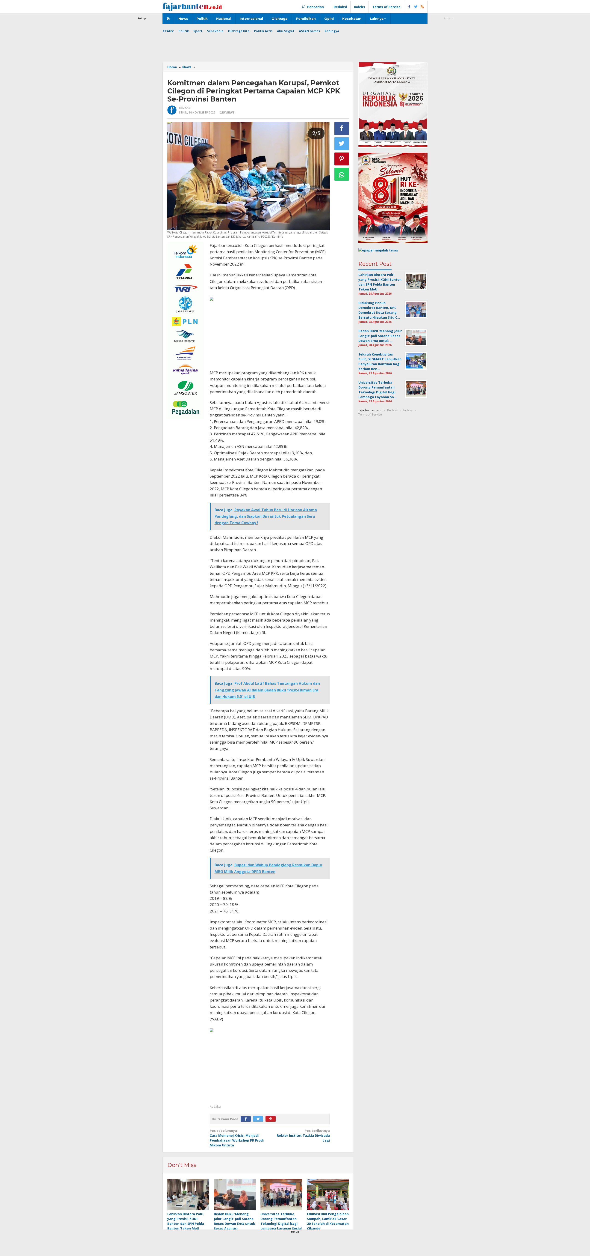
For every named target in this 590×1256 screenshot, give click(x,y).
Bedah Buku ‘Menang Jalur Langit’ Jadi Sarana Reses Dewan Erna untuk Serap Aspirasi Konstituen (234, 1223)
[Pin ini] (341, 159)
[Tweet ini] (341, 143)
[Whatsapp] (341, 174)
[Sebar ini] (341, 128)
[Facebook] (247, 1119)
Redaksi (392, 410)
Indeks (408, 410)
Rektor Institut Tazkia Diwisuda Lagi (303, 1135)
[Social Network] (416, 7)
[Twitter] (259, 1119)
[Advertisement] (142, 90)
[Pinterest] (272, 1119)
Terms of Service (370, 414)
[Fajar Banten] (192, 6)
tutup (142, 18)
